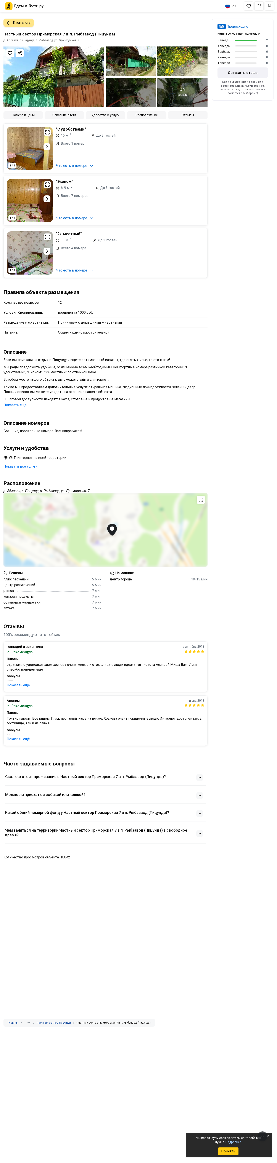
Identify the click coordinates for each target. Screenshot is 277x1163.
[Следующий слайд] (46, 146)
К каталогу (22, 23)
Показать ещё (15, 405)
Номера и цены (23, 115)
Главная (13, 1022)
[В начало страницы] (262, 1136)
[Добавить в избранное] (10, 53)
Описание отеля (64, 115)
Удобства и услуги (105, 115)
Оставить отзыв (243, 72)
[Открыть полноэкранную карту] (105, 530)
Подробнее (233, 1142)
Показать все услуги (20, 466)
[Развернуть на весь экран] (47, 132)
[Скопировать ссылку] (20, 53)
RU (234, 6)
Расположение (147, 115)
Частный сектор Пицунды (54, 1022)
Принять (228, 1151)
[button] (248, 6)
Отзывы (188, 115)
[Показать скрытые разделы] (28, 1022)
